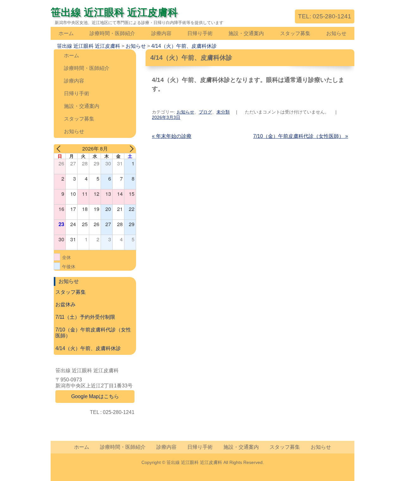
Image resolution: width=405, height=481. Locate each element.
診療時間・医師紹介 (112, 33)
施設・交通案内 (246, 33)
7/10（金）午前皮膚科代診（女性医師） (300, 136)
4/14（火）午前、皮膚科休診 (88, 348)
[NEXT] (130, 148)
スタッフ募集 (295, 33)
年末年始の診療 (171, 136)
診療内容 (161, 33)
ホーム (66, 33)
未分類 (223, 111)
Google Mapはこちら (95, 396)
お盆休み (65, 304)
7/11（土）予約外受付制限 (85, 317)
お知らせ (336, 33)
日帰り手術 (200, 33)
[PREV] (60, 148)
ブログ (205, 111)
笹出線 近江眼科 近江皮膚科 (114, 12)
